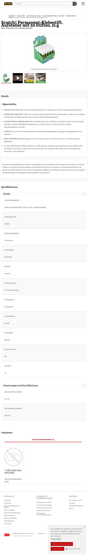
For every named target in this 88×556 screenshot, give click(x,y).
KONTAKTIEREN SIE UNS (76, 506)
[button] (73, 549)
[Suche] (75, 4)
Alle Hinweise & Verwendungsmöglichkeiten (44, 514)
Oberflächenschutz (9, 521)
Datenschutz (41, 533)
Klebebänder (7, 500)
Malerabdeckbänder (9, 515)
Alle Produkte (7, 523)
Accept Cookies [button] (57, 549)
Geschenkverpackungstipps (44, 505)
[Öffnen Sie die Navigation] (83, 4)
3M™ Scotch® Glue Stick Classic (13, 471)
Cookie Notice (56, 539)
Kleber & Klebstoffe (9, 510)
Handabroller (7, 503)
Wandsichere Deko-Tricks (43, 510)
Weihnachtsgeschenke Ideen (44, 508)
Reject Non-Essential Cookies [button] (62, 544)
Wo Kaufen (72, 503)
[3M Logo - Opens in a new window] (8, 3)
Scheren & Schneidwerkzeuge (12, 513)
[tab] (43, 439)
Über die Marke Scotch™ (75, 500)
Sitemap (71, 508)
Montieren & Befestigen (10, 518)
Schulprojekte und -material (44, 502)
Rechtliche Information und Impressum (22, 533)
